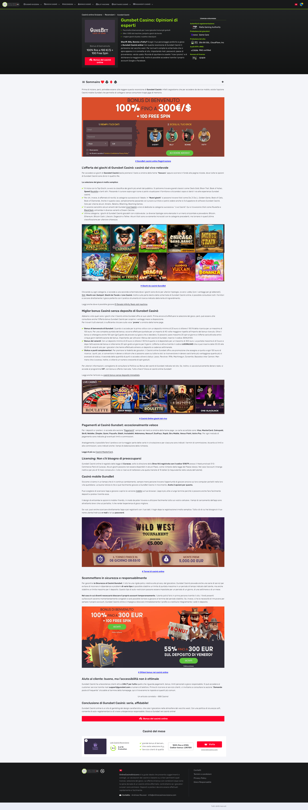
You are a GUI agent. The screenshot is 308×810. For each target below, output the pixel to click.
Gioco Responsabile (202, 782)
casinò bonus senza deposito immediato (121, 375)
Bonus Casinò (85, 4)
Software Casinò (121, 4)
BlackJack (88, 210)
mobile (139, 491)
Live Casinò (131, 207)
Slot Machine (103, 4)
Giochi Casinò (51, 4)
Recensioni (68, 4)
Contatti (197, 770)
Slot (83, 295)
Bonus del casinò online (102, 61)
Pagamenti (129, 430)
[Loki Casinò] (95, 746)
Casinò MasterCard (104, 452)
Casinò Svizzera (32, 4)
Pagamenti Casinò (142, 4)
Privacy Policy (200, 778)
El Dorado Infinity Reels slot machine (131, 304)
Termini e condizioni (203, 774)
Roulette (94, 191)
